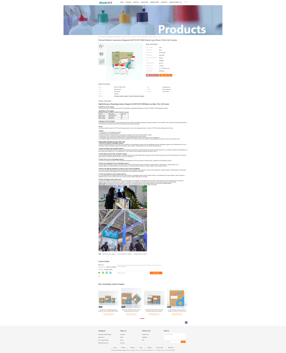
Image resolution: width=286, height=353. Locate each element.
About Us (136, 2)
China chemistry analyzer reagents (118, 350)
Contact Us (164, 2)
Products (128, 2)
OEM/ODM (144, 337)
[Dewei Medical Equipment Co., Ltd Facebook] (186, 322)
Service (121, 340)
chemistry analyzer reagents (108, 254)
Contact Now (166, 75)
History (121, 337)
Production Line (145, 334)
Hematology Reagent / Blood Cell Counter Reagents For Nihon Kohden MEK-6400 (108, 310)
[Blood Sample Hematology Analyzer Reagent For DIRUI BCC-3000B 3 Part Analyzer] (177, 298)
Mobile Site (170, 347)
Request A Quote (174, 2)
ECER (173, 350)
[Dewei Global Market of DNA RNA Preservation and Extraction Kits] (124, 80)
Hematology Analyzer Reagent (104, 334)
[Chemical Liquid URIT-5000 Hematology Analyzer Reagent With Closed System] (131, 298)
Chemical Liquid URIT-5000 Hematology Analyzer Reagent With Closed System (131, 310)
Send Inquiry (156, 273)
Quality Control (154, 2)
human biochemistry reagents (125, 254)
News (141, 347)
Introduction (122, 334)
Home (122, 2)
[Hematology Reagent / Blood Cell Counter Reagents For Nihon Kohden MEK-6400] (108, 298)
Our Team (122, 343)
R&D (143, 340)
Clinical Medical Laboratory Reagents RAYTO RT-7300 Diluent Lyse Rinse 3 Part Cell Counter (141, 36)
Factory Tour (144, 2)
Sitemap (149, 347)
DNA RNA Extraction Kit (103, 343)
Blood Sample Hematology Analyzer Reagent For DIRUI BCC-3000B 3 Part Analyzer (177, 310)
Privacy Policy (159, 347)
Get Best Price (153, 75)
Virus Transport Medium (103, 340)
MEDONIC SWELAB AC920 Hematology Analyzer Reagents (154, 310)
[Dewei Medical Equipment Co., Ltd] (105, 3)
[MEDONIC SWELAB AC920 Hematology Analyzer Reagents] (154, 298)
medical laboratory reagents (140, 254)
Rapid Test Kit (101, 337)
